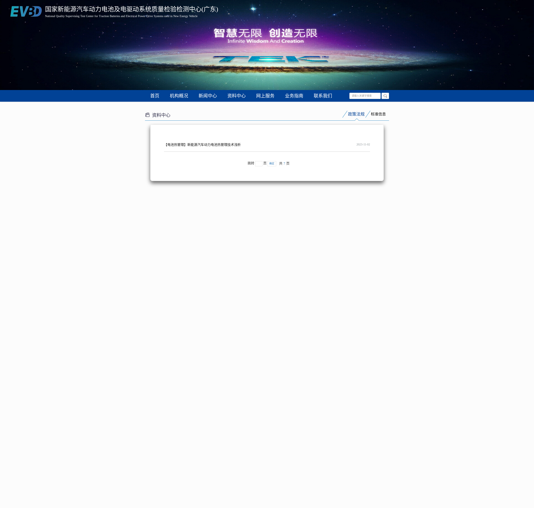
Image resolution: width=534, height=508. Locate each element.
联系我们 (323, 95)
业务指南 (294, 95)
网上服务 (265, 95)
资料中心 (236, 95)
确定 (271, 163)
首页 (154, 95)
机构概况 (179, 95)
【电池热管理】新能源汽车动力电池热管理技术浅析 (202, 144)
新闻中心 (208, 95)
